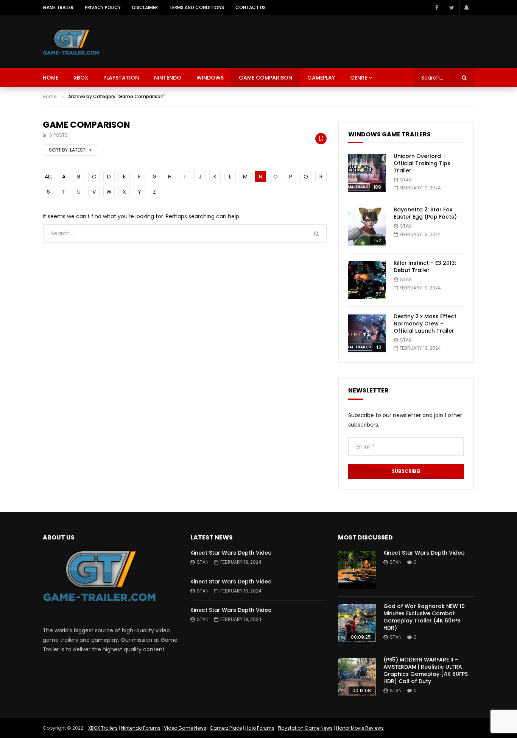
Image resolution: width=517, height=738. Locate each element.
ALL (49, 176)
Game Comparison (265, 77)
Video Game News (185, 728)
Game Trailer (58, 7)
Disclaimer (145, 7)
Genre (358, 77)
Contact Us (250, 7)
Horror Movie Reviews (360, 728)
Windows (210, 77)
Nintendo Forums (140, 728)
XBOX (80, 77)
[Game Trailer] (71, 41)
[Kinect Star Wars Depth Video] (357, 570)
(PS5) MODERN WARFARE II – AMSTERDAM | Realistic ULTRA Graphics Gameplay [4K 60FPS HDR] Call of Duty (425, 670)
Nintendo (167, 77)
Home (50, 77)
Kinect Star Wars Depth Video (231, 553)
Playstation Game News (305, 728)
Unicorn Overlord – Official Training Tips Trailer (422, 163)
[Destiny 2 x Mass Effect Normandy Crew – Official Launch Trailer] (367, 333)
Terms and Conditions (196, 7)
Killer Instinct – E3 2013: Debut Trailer (425, 266)
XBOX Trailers (103, 728)
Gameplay (321, 77)
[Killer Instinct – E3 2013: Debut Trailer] (367, 280)
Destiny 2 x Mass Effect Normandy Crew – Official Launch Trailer (425, 324)
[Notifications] (466, 7)
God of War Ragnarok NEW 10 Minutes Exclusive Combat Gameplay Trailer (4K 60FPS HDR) (424, 617)
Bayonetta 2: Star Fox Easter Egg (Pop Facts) (425, 213)
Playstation (121, 77)
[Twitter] (451, 7)
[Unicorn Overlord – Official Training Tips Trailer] (367, 173)
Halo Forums (259, 728)
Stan (406, 180)
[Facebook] (436, 7)
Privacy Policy (103, 7)
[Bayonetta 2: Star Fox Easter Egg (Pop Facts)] (367, 226)
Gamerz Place (226, 728)
